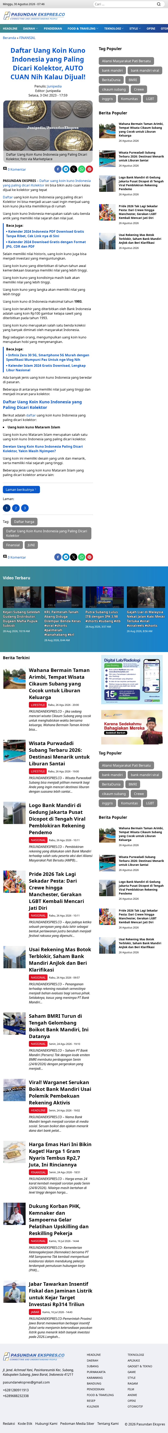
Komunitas (129, 99)
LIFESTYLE (38, 705)
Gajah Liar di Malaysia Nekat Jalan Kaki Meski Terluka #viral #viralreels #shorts (146, 619)
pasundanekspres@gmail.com (26, 1382)
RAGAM (133, 1383)
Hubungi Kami (46, 1423)
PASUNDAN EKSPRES (19, 180)
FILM (131, 1389)
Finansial (13, 545)
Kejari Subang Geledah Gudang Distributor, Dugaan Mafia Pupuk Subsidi (21, 619)
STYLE (133, 28)
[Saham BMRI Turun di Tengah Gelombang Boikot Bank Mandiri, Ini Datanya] (14, 1023)
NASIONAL (38, 840)
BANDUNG (94, 1383)
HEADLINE (10, 28)
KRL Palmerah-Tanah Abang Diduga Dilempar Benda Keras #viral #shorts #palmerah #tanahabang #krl (62, 623)
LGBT (150, 99)
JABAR (35, 1312)
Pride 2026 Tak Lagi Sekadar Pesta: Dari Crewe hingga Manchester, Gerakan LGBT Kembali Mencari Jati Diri (138, 212)
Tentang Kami (108, 1423)
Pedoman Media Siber (77, 1423)
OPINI (151, 28)
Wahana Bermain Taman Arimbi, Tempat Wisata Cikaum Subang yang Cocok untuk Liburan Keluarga (141, 129)
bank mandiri (112, 70)
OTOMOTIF (135, 1406)
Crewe (139, 89)
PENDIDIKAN (53, 28)
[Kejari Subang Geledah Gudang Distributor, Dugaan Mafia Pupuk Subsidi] (22, 597)
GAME (132, 1372)
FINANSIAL (27, 38)
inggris (107, 99)
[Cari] (158, 4)
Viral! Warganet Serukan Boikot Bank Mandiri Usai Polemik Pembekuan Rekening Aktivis (60, 1092)
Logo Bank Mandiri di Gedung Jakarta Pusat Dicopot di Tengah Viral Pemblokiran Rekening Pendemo (141, 183)
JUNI (31, 545)
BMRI (133, 80)
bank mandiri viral (145, 70)
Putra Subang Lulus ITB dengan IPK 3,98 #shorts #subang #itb (102, 616)
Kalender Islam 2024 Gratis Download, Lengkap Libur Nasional (46, 367)
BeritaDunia (111, 80)
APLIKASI (134, 1360)
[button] (30, 28)
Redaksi (9, 1423)
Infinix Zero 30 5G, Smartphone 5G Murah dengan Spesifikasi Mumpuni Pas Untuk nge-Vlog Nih (47, 357)
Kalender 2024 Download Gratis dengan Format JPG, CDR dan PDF (46, 244)
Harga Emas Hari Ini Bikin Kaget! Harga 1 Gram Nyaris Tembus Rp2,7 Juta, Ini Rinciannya (60, 1154)
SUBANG (93, 1366)
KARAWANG (95, 1378)
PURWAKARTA (96, 1372)
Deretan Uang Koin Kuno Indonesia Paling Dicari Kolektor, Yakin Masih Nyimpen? (43, 448)
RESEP (91, 1401)
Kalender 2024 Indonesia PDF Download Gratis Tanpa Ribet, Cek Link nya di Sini (45, 233)
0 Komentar (16, 169)
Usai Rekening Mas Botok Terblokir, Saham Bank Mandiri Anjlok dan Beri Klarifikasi (140, 239)
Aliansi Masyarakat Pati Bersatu (126, 61)
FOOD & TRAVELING (81, 28)
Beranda (9, 38)
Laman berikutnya (20, 489)
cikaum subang (114, 89)
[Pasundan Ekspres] (34, 16)
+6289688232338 (16, 1396)
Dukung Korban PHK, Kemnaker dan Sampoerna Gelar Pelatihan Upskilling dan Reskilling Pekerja (59, 1219)
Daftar (8, 197)
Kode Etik (25, 1423)
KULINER (93, 1406)
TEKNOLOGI (112, 28)
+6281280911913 (16, 1390)
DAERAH (29, 28)
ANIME (132, 1395)
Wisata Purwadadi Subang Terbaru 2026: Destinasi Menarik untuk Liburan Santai (141, 156)
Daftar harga (24, 521)
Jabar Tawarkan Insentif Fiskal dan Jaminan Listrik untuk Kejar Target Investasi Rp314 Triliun (60, 1294)
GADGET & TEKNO (140, 1366)
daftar (31, 415)
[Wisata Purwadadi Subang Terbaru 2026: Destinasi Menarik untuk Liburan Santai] (107, 159)
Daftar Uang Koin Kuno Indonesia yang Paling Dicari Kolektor (42, 404)
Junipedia (54, 86)
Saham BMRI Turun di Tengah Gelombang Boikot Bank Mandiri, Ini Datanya (59, 1026)
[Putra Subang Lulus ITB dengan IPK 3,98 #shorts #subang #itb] (104, 597)
